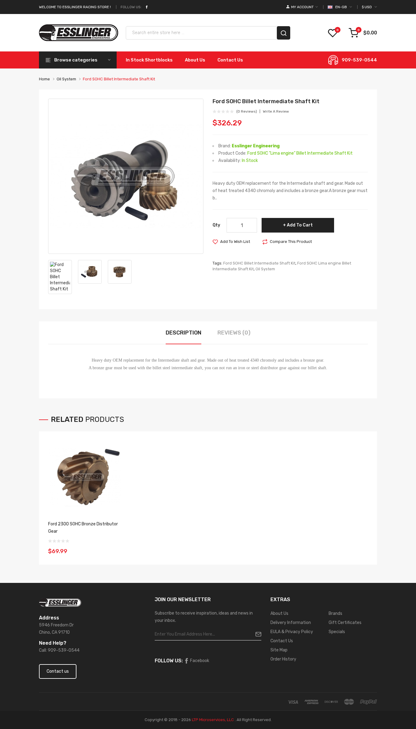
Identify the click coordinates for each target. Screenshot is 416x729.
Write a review (276, 111)
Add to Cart (300, 225)
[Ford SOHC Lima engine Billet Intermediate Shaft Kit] (125, 176)
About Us (279, 613)
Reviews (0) (233, 332)
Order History (283, 659)
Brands (335, 613)
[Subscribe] (256, 634)
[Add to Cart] (114, 547)
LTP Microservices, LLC (213, 719)
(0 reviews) (246, 111)
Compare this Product (291, 241)
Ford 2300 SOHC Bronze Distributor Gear (83, 527)
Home (44, 79)
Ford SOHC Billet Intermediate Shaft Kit (119, 79)
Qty (216, 225)
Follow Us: (131, 7)
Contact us (58, 671)
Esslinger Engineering (256, 146)
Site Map (278, 650)
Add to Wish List (235, 241)
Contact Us (281, 640)
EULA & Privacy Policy (291, 631)
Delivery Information (290, 622)
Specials (337, 631)
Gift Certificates (345, 622)
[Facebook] (146, 7)
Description (183, 332)
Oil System (66, 79)
